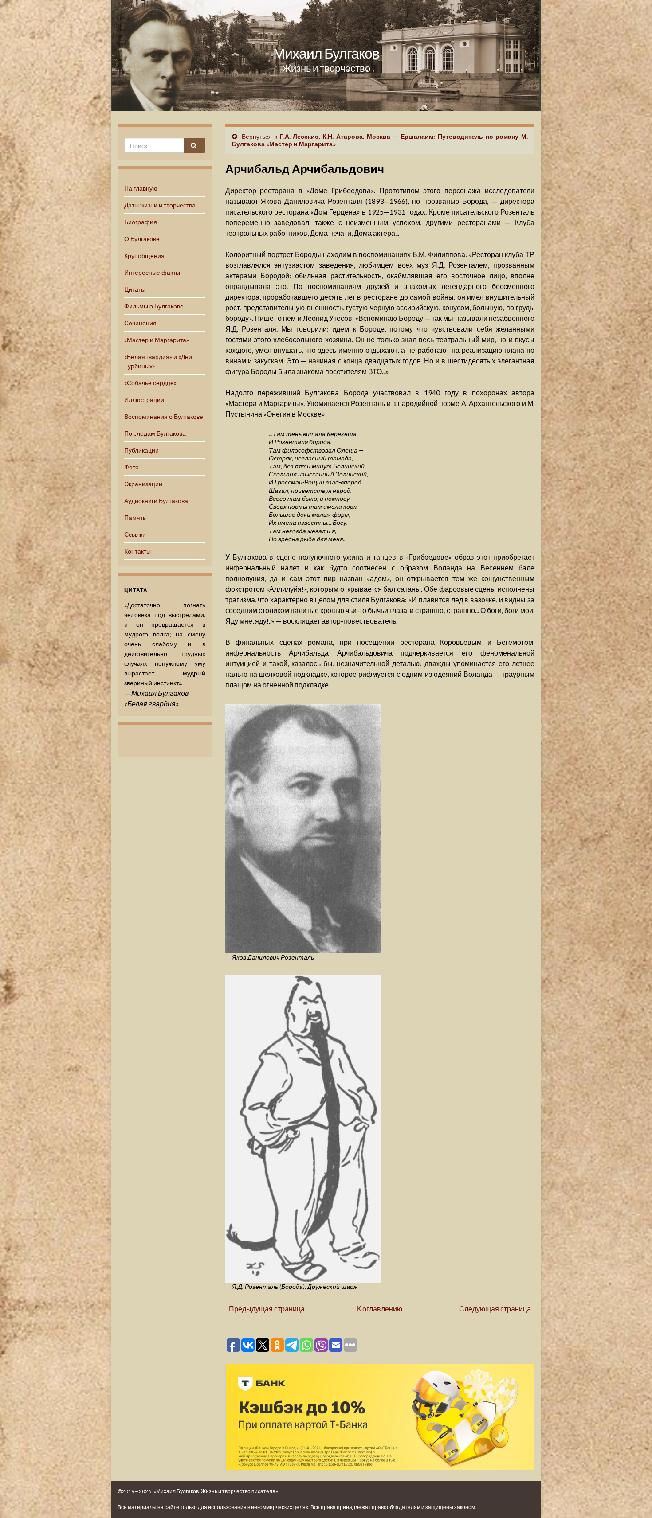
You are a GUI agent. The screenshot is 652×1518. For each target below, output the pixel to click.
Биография (140, 222)
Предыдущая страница (267, 1308)
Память (135, 517)
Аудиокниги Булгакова (156, 500)
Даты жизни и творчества (160, 205)
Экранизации (143, 484)
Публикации (141, 450)
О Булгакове (142, 238)
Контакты (137, 551)
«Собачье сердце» (150, 382)
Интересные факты (152, 272)
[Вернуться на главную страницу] (326, 55)
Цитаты (134, 289)
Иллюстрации (144, 399)
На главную (140, 188)
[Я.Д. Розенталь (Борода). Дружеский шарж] (303, 1127)
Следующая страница (495, 1308)
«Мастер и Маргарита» (156, 339)
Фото (131, 467)
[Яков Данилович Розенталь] (303, 827)
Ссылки (135, 534)
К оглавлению (379, 1308)
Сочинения (140, 323)
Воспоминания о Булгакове (163, 416)
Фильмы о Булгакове (154, 306)
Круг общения (144, 255)
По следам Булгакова (155, 433)
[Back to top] (632, 1498)
